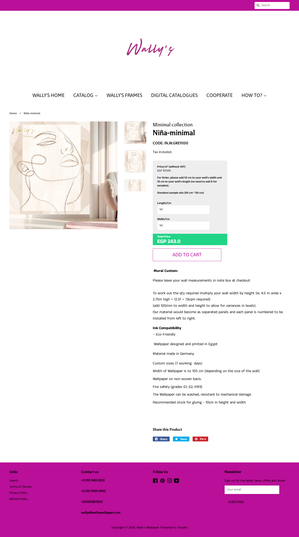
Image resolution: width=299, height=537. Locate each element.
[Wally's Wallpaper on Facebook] (155, 482)
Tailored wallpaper (22, 5)
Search (13, 480)
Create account (221, 5)
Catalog (84, 95)
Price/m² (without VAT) (171, 167)
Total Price (163, 237)
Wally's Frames (124, 95)
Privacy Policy (18, 493)
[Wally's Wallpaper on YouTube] (176, 482)
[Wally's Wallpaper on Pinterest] (162, 482)
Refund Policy (18, 499)
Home (13, 113)
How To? (252, 95)
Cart (247, 5)
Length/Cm (164, 203)
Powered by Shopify (174, 527)
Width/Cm (163, 219)
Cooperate (219, 95)
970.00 (167, 171)
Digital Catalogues (174, 95)
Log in (200, 5)
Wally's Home (48, 95)
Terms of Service (20, 487)
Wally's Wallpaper (148, 527)
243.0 (174, 241)
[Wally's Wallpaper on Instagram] (169, 482)
